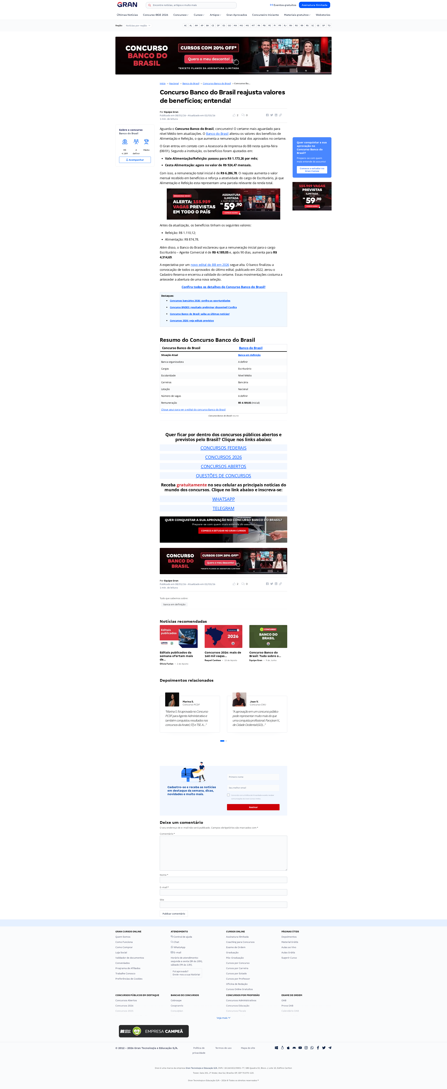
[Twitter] (324, 1048)
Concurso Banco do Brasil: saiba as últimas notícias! (200, 314)
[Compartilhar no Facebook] (267, 115)
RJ (285, 25)
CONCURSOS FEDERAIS (223, 448)
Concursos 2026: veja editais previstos (192, 320)
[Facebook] (318, 1048)
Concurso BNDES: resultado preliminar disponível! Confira (203, 307)
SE (318, 25)
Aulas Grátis (288, 952)
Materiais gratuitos (296, 14)
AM (196, 25)
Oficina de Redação (237, 984)
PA (259, 25)
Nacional (174, 83)
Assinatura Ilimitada (314, 5)
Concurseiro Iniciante (265, 14)
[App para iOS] (288, 1048)
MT (253, 25)
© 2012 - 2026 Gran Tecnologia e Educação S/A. (146, 1048)
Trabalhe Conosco (125, 973)
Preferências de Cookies (128, 978)
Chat (176, 942)
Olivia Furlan (166, 663)
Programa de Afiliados (127, 968)
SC (313, 25)
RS (307, 25)
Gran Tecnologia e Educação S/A (201, 1068)
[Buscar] (149, 6)
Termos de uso (223, 1048)
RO (296, 25)
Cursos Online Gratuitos (239, 989)
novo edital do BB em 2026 (210, 265)
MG (241, 25)
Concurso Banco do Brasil (217, 83)
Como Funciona (124, 942)
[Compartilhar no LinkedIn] (275, 115)
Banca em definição (249, 355)
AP (202, 25)
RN (290, 25)
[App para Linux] (282, 1048)
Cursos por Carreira (237, 968)
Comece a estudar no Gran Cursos (223, 530)
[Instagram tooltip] (306, 1048)
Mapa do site (248, 1048)
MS (247, 25)
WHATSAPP (223, 499)
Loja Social (121, 952)
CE (213, 25)
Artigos (214, 14)
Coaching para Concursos (240, 942)
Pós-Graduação (235, 957)
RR (302, 25)
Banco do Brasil (190, 83)
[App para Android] (294, 1048)
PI (275, 25)
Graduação (232, 952)
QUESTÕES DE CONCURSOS (223, 476)
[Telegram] (330, 1048)
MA (235, 25)
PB (264, 25)
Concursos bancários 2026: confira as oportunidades (200, 300)
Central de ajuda (182, 937)
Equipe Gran (171, 112)
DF (218, 25)
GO (229, 25)
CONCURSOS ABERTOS (223, 466)
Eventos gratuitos (285, 5)
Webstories (323, 14)
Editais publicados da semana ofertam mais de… (176, 656)
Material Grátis (289, 942)
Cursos (198, 14)
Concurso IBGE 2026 (155, 14)
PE (269, 25)
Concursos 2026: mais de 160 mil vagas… (223, 654)
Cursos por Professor (238, 978)
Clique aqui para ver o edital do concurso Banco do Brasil (193, 409)
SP (323, 25)
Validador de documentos (129, 957)
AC (185, 25)
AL (191, 25)
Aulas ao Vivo (288, 947)
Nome (164, 875)
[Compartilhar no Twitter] (271, 115)
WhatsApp (179, 947)
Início (163, 83)
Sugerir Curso (289, 957)
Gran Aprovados (236, 14)
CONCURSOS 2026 (223, 457)
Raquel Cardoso (213, 660)
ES (224, 25)
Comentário (167, 834)
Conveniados (122, 963)
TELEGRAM (223, 508)
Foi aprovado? (186, 973)
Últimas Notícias (127, 14)
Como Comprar (124, 947)
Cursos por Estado (236, 973)
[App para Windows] (276, 1048)
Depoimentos (289, 937)
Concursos (179, 14)
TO (329, 25)
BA (207, 25)
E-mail (164, 887)
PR (280, 25)
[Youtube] (300, 1048)
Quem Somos (122, 937)
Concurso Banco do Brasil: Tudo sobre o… (265, 654)
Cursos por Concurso (238, 963)
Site (162, 899)
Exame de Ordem (236, 947)
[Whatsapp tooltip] (312, 1048)
